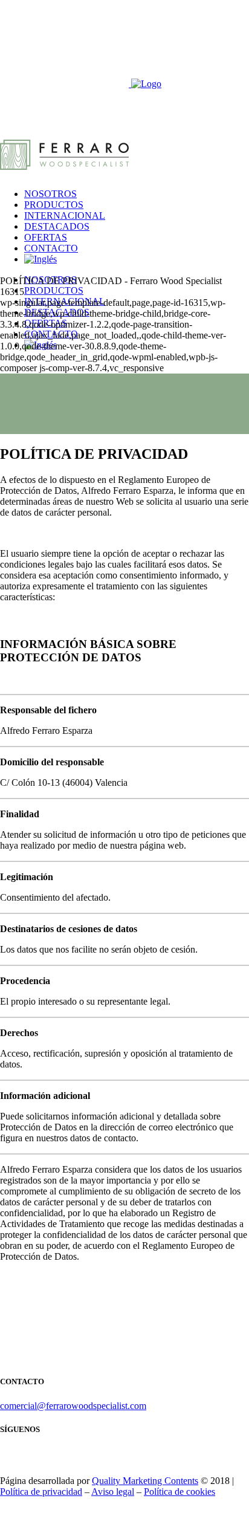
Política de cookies (179, 1491)
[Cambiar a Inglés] (40, 259)
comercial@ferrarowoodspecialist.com (73, 1406)
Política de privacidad (41, 1491)
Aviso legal (112, 1491)
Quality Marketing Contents (145, 1481)
